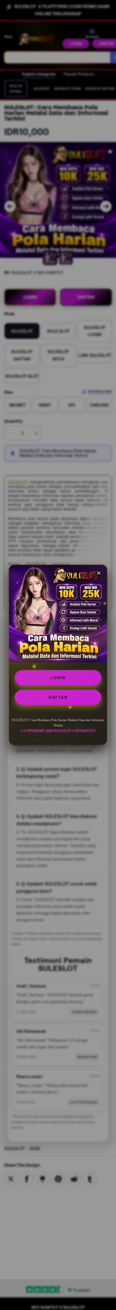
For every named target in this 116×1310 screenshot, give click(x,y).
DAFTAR (58, 697)
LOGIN (58, 677)
